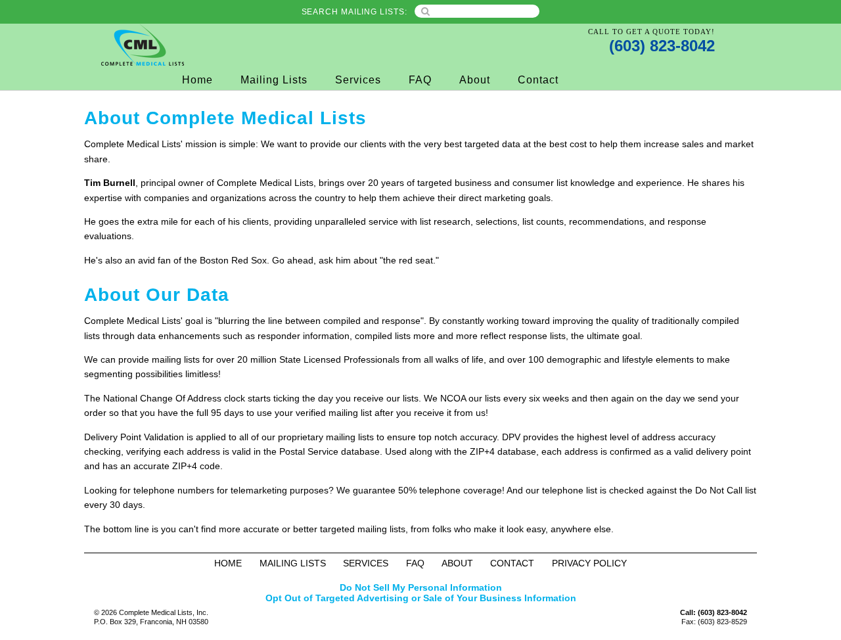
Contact (538, 79)
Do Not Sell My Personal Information (421, 587)
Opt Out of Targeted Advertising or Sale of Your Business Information (420, 598)
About (474, 79)
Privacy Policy (589, 563)
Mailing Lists (273, 79)
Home (197, 79)
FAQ (420, 79)
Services (358, 79)
